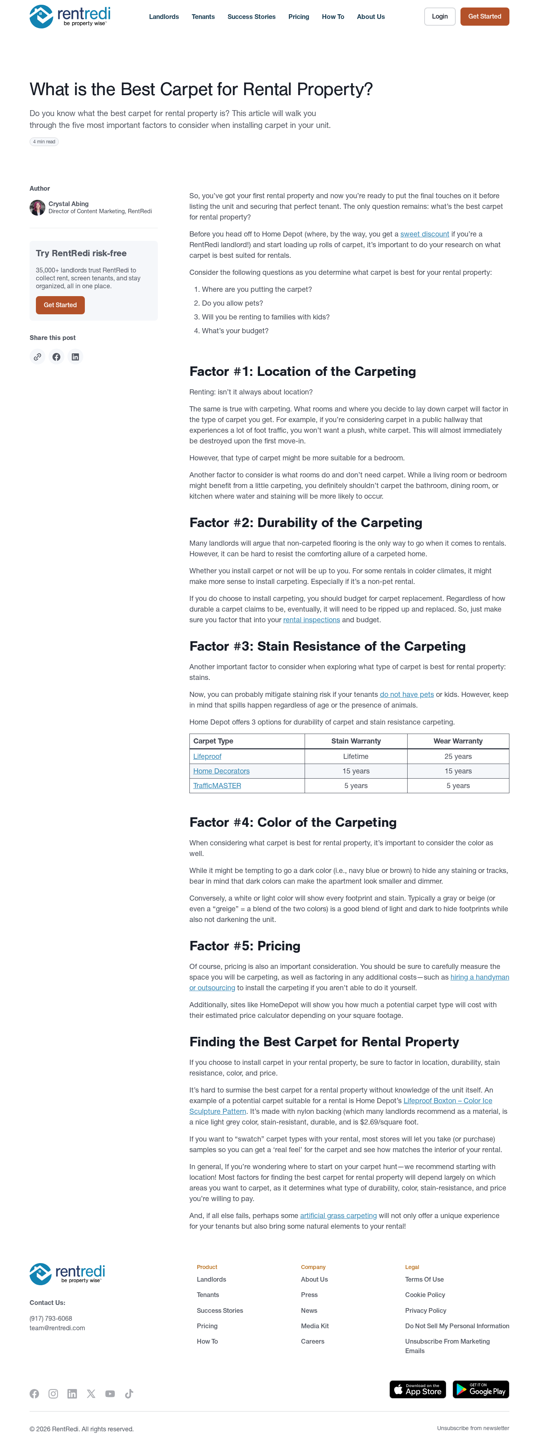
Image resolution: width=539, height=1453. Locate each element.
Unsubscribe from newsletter (473, 1428)
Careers (312, 1341)
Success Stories (252, 17)
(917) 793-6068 (51, 1318)
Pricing (298, 17)
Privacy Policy (425, 1310)
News (309, 1310)
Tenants (203, 17)
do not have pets (407, 694)
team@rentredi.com (57, 1328)
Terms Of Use (424, 1279)
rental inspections (311, 619)
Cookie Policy (425, 1295)
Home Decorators (221, 770)
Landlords (164, 17)
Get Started (485, 16)
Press (309, 1295)
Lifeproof (207, 756)
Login (440, 16)
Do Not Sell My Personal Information (457, 1326)
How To (333, 17)
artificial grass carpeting (338, 1215)
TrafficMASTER (217, 785)
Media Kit (315, 1326)
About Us (371, 17)
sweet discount (425, 233)
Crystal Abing (69, 204)
